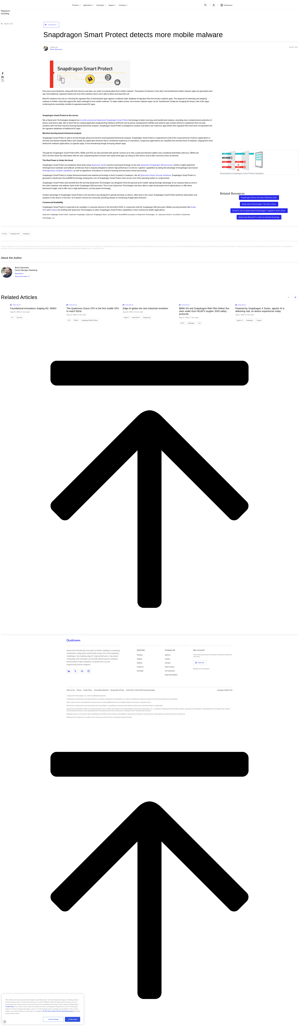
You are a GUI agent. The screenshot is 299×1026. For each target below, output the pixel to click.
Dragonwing (146, 317)
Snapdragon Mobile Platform (90, 320)
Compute (258, 320)
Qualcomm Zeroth (98, 165)
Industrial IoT (136, 317)
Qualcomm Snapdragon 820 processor (157, 165)
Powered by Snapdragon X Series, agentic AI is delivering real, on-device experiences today (259, 309)
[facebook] (2, 74)
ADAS (182, 323)
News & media (169, 667)
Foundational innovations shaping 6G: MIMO (33, 308)
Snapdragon (26, 233)
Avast (193, 207)
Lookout (54, 210)
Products (139, 655)
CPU (69, 320)
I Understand (72, 1019)
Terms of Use (71, 690)
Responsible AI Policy (117, 690)
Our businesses (170, 671)
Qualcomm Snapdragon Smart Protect (112, 120)
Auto (199, 323)
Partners (139, 663)
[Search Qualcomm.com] (205, 5)
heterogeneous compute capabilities (58, 171)
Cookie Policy (87, 690)
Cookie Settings (53, 1019)
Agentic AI (240, 320)
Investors (168, 663)
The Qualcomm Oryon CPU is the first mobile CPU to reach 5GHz (92, 309)
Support (139, 659)
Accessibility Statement (101, 690)
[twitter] (2, 80)
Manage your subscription (201, 669)
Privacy (79, 690)
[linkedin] (2, 77)
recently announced (88, 120)
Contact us (140, 667)
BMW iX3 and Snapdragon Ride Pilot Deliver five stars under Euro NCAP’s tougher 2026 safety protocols (204, 311)
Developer (140, 671)
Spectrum (19, 317)
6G (12, 317)
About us (168, 655)
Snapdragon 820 (14, 233)
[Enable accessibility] (4, 1021)
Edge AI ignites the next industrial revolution (145, 308)
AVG (45, 210)
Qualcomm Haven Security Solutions (155, 175)
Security (4, 233)
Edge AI (126, 317)
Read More (19, 273)
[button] (140, 690)
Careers (167, 659)
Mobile (76, 320)
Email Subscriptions (171, 675)
